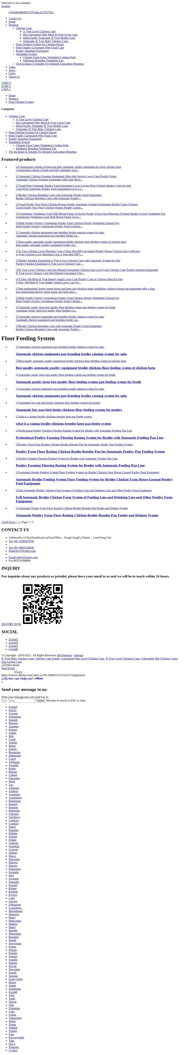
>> (19, 522)
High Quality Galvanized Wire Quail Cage (40, 47)
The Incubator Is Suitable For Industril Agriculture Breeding (50, 63)
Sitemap (78, 655)
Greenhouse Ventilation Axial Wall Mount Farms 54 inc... (48, 217)
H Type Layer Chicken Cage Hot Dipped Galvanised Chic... (50, 273)
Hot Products (64, 655)
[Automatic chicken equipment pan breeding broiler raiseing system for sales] (60, 346)
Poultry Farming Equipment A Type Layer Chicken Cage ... (50, 263)
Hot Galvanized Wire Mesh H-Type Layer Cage (50, 34)
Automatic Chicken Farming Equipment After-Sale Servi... (49, 179)
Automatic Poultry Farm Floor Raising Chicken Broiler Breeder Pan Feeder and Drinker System (87, 515)
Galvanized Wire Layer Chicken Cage (82, 658)
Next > (13, 522)
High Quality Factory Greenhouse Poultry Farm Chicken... (49, 226)
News (12, 70)
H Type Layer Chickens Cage (123, 658)
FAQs (12, 73)
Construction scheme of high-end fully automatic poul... (47, 170)
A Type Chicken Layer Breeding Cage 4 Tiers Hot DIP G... (49, 254)
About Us (14, 76)
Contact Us (15, 18)
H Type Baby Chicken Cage (17, 658)
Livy (19, 671)
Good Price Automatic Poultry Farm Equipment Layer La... (49, 188)
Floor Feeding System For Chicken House (40, 44)
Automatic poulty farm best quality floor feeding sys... (46, 310)
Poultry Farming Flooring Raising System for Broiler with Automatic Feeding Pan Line (80, 465)
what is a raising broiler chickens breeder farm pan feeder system (63, 424)
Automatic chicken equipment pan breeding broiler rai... (47, 235)
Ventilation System (26, 54)
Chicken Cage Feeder (47, 658)
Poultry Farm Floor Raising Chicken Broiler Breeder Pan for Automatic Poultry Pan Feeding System (90, 451)
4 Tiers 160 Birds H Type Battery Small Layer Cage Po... (48, 282)
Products (14, 24)
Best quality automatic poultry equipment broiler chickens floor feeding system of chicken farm (85, 368)
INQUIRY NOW (11, 624)
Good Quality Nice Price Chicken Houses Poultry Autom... (49, 207)
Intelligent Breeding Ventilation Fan (43, 60)
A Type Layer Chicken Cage (39, 31)
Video (12, 67)
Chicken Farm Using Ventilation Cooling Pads (49, 57)
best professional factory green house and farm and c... (46, 291)
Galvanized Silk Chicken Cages (159, 658)
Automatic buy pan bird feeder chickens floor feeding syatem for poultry (69, 410)
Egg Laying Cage (11, 661)
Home (12, 21)
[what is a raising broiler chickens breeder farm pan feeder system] (54, 416)
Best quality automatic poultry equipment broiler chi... (46, 245)
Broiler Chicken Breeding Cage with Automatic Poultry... (48, 198)
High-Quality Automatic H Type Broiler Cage (49, 37)
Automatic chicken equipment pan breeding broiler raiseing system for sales (71, 354)
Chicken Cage (24, 28)
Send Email (8, 668)
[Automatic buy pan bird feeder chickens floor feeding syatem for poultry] (58, 402)
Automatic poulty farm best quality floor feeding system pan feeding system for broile (78, 382)
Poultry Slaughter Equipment (32, 50)
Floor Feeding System (21, 102)
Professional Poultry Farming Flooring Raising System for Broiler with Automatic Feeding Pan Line (89, 438)
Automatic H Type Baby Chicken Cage (46, 41)
